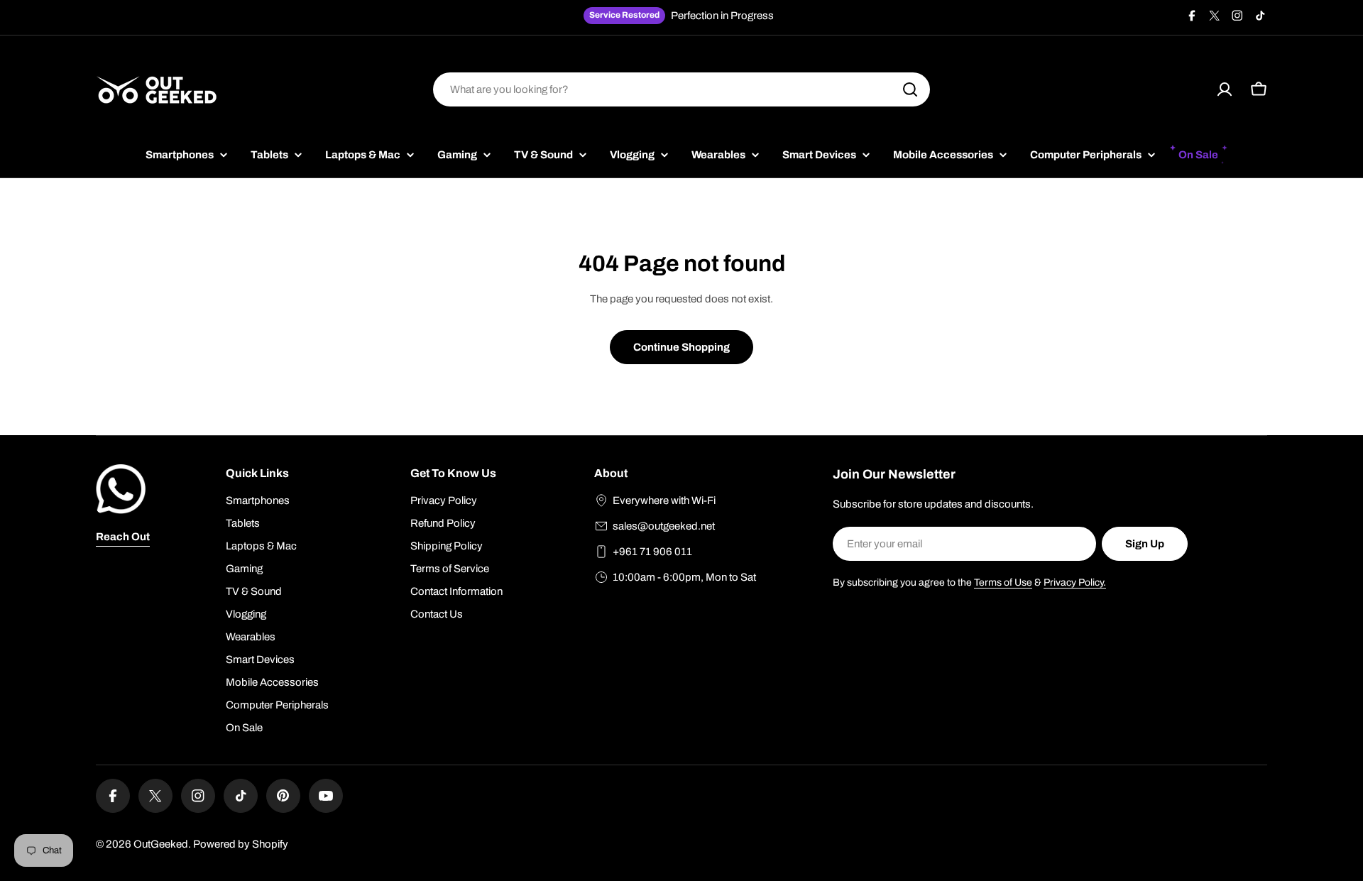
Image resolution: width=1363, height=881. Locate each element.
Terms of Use (1003, 582)
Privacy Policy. (1075, 582)
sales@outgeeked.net (664, 526)
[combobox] (681, 89)
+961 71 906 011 (652, 551)
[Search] (910, 89)
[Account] (1224, 89)
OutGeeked (160, 844)
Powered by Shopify (240, 844)
